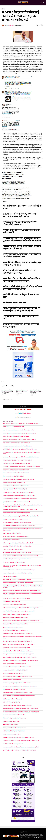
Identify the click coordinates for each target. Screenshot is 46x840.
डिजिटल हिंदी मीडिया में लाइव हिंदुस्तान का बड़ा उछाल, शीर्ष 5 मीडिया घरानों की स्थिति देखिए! (19, 525)
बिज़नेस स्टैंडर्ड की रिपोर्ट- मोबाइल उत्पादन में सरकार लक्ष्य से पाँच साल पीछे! (16, 469)
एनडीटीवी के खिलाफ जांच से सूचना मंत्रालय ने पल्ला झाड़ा (21, 295)
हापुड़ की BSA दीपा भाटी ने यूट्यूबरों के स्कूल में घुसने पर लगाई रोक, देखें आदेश (16, 598)
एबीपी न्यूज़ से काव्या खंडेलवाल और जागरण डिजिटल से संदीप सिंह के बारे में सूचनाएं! (17, 705)
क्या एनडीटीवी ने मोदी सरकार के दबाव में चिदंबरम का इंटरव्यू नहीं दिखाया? (21, 325)
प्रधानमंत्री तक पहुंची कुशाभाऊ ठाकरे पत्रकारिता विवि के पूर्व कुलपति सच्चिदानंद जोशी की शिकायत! (20, 498)
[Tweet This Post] (40, 25)
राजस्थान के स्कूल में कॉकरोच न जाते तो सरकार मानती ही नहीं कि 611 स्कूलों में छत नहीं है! (18, 644)
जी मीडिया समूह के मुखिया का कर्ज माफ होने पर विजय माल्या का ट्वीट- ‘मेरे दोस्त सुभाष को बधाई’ (19, 433)
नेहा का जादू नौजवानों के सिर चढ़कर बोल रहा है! (11, 539)
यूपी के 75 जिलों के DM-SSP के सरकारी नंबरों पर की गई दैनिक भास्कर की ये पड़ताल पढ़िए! (19, 695)
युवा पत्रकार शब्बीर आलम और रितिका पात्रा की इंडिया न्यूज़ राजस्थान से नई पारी (17, 522)
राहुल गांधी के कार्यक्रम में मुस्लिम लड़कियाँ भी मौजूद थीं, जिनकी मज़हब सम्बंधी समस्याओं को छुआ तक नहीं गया (21, 590)
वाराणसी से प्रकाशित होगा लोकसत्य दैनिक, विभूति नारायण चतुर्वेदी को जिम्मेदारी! (16, 614)
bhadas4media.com (10, 25)
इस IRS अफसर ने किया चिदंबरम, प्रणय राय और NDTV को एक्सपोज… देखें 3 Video (21, 391)
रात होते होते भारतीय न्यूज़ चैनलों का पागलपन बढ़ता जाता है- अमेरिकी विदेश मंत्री (16, 559)
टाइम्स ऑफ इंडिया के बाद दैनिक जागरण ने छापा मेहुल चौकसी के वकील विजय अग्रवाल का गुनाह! (19, 750)
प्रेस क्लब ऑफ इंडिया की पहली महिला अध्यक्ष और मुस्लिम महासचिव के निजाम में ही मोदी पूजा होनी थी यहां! (21, 740)
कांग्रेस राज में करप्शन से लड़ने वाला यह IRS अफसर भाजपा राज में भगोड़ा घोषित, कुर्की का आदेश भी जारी (35, 391)
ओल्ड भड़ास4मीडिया (28, 835)
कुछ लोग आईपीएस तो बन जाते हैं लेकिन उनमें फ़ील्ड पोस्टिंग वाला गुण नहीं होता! (16, 647)
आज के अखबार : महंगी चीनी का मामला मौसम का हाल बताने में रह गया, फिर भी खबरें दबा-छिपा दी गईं (20, 509)
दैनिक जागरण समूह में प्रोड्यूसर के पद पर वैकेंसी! (11, 601)
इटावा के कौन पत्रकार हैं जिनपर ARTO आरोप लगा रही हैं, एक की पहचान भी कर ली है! (18, 633)
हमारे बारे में (23, 835)
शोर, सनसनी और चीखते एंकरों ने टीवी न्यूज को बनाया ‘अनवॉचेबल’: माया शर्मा (16, 473)
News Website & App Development (37, 837)
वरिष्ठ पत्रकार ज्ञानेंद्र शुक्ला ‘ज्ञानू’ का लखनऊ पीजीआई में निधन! (14, 482)
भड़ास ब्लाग (26, 834)
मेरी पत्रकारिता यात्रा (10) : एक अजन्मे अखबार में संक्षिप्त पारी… (14, 562)
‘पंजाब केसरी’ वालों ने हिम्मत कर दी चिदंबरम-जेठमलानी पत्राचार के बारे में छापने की (22, 247)
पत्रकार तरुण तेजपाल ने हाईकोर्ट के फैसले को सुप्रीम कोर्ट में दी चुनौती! (15, 670)
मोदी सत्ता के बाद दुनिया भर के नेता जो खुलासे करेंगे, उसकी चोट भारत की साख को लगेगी (18, 543)
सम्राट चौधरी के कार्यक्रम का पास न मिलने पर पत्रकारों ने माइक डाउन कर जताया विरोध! (18, 479)
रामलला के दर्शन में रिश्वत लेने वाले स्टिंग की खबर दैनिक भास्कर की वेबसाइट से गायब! (17, 546)
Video (24, 834)
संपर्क (21, 835)
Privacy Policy (40, 835)
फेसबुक (30, 834)
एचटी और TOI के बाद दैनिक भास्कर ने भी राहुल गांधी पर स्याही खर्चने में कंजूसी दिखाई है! (18, 582)
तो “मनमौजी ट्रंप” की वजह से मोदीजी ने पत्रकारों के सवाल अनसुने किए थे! (16, 536)
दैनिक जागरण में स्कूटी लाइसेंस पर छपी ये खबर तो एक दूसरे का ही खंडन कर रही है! (17, 552)
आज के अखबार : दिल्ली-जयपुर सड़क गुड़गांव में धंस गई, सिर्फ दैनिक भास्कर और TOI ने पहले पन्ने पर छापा (21, 457)
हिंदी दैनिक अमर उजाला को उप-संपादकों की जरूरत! (12, 679)
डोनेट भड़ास (35, 834)
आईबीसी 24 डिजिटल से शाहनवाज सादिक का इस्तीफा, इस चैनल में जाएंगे (15, 519)
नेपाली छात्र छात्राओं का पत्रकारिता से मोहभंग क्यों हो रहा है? (13, 476)
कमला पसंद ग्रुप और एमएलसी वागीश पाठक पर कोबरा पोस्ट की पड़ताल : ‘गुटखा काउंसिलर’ (18, 430)
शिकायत (38, 834)
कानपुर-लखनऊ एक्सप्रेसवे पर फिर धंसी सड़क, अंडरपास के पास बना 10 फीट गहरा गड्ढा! (18, 492)
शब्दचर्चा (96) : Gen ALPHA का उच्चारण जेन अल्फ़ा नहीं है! (13, 426)
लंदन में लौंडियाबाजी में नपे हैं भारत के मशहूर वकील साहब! (13, 743)
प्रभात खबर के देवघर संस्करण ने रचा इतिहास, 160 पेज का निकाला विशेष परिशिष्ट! (17, 446)
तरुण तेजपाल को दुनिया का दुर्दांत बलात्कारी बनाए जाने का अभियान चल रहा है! (16, 463)
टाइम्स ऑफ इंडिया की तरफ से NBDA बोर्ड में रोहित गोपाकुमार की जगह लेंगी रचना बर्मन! (18, 650)
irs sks (11, 399)
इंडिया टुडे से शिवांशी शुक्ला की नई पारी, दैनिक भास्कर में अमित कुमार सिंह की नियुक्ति (17, 676)
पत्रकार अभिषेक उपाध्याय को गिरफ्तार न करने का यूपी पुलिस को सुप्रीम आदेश (16, 512)
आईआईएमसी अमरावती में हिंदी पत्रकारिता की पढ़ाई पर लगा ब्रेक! (14, 731)
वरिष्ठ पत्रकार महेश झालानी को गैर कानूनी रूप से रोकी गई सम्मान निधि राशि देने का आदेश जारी (19, 495)
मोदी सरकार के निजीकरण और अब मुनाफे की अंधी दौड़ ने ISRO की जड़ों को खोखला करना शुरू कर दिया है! (21, 607)
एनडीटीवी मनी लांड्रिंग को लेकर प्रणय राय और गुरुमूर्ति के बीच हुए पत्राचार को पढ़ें (22, 263)
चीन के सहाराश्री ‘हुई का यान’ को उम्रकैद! (10, 724)
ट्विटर (32, 834)
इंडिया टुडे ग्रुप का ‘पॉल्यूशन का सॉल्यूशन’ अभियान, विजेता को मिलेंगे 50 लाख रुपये (17, 641)
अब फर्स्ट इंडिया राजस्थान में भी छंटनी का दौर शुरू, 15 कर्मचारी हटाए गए (15, 630)
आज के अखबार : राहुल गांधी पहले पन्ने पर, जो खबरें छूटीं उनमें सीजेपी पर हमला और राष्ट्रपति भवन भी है (20, 660)
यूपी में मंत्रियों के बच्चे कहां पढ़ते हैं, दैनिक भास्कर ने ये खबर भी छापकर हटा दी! (16, 501)
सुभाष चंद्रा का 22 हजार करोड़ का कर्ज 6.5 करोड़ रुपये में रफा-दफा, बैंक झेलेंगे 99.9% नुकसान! (19, 439)
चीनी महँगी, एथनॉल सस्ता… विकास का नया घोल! (11, 721)
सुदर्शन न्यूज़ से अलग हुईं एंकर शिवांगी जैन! (10, 576)
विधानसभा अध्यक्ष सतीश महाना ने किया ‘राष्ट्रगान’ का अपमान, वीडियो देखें (15, 623)
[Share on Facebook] (38, 25)
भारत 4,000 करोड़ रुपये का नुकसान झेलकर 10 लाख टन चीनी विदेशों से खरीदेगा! (17, 682)
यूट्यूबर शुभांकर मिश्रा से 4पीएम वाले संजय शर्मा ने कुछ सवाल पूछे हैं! (14, 727)
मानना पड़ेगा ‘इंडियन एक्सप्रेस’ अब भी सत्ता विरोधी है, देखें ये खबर (22, 207)
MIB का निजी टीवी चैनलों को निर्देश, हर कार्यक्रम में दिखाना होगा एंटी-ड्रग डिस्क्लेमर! (17, 692)
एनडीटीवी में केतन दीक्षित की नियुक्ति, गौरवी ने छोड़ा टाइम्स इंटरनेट (14, 604)
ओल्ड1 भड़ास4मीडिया (34, 835)
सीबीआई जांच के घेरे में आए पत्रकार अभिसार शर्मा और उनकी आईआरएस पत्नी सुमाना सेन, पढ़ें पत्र (21, 309)
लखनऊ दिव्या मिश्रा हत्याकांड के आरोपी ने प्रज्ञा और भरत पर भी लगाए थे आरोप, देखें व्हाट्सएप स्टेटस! (20, 708)
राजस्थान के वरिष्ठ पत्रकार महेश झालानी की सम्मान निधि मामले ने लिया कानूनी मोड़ (17, 573)
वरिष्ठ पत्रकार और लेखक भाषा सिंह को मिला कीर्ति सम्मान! (13, 673)
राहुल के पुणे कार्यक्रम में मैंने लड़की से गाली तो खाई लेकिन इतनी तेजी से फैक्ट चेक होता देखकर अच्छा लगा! (21, 620)
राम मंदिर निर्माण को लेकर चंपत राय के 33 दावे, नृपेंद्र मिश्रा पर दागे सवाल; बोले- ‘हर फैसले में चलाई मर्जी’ (21, 711)
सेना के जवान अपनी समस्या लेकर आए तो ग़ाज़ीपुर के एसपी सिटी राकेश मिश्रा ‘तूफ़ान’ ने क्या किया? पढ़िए (21, 516)
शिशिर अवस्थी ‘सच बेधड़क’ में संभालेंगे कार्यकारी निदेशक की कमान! (14, 718)
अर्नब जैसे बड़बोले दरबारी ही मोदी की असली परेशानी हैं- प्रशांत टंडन (14, 663)
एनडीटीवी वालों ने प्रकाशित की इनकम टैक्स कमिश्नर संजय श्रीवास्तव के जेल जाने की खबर (21, 279)
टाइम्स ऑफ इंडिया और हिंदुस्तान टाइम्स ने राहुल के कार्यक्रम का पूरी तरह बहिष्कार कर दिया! (18, 611)
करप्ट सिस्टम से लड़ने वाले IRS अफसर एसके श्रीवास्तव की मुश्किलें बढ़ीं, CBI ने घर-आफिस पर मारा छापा (7, 391)
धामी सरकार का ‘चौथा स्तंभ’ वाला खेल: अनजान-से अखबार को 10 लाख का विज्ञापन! (17, 460)
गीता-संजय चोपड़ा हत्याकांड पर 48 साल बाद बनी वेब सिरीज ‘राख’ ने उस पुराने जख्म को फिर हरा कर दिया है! (21, 466)
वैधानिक (41, 834)
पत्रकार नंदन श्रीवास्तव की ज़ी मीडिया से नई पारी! (11, 734)
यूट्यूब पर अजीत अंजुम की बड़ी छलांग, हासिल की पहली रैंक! (13, 627)
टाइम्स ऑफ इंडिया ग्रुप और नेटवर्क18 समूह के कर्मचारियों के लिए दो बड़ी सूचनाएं (17, 579)
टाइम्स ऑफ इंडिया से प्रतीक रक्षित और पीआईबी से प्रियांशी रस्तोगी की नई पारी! (16, 442)
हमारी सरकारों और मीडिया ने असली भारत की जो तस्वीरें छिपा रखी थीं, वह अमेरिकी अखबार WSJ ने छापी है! (21, 423)
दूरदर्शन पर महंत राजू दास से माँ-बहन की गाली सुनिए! (12, 533)
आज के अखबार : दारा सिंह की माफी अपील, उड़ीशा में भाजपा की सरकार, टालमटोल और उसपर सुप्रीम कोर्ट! (21, 747)
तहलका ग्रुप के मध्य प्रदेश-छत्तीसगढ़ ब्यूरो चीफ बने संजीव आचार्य (14, 689)
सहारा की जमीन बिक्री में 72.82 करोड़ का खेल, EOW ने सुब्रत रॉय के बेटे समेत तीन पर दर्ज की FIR (20, 657)
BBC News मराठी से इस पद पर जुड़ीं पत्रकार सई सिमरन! (13, 549)
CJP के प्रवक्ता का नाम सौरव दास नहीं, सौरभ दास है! (12, 698)
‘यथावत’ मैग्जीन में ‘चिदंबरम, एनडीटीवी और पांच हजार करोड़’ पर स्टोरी (21, 231)
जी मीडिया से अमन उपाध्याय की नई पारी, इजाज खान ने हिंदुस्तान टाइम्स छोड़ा (16, 485)
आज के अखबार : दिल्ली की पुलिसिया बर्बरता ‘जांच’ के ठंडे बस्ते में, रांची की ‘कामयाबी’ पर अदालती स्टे (20, 686)
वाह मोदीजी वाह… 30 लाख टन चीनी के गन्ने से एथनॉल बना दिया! (14, 715)
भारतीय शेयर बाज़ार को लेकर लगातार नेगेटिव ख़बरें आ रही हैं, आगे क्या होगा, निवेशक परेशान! (18, 737)
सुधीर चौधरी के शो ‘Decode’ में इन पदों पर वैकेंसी (11, 702)
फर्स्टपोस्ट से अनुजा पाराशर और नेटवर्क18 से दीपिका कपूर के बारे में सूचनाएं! (16, 436)
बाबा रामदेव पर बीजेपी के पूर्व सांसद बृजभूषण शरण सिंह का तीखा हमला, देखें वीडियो (17, 666)
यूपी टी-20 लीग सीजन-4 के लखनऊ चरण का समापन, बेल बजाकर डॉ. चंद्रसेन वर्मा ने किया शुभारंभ (20, 449)
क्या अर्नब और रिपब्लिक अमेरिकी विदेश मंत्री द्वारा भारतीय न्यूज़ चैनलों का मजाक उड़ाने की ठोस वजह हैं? (20, 555)
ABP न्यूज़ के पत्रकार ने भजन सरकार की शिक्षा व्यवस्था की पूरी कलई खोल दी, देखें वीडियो (18, 654)
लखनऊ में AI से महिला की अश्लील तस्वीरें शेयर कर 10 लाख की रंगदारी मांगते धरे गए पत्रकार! (19, 570)
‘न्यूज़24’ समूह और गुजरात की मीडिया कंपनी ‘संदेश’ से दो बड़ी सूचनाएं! (15, 489)
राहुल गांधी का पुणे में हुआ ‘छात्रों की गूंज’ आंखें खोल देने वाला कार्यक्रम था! (15, 617)
